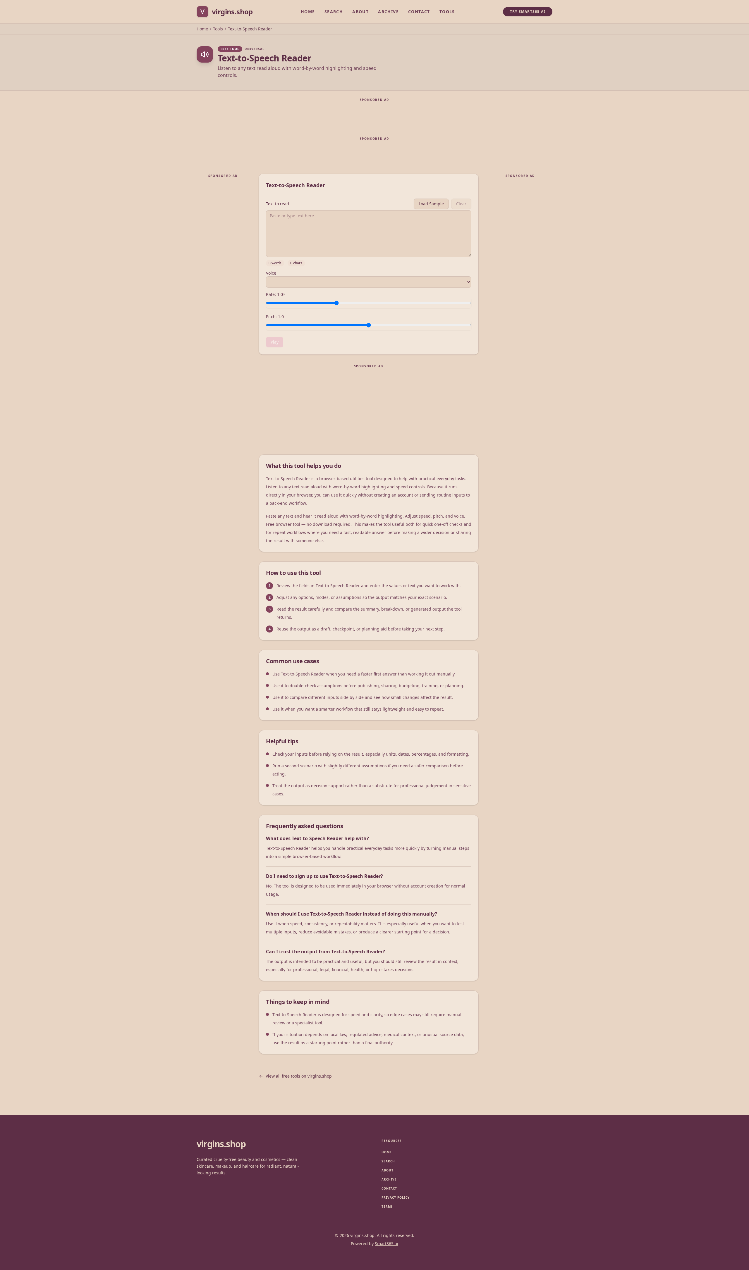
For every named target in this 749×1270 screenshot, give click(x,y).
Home (308, 11)
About (360, 11)
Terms (387, 1206)
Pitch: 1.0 (275, 317)
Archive (388, 11)
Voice (271, 273)
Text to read (277, 204)
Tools (447, 11)
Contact (419, 11)
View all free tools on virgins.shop (299, 1076)
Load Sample (431, 203)
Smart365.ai (386, 1243)
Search (333, 11)
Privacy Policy (396, 1197)
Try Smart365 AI (527, 11)
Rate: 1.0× (275, 294)
